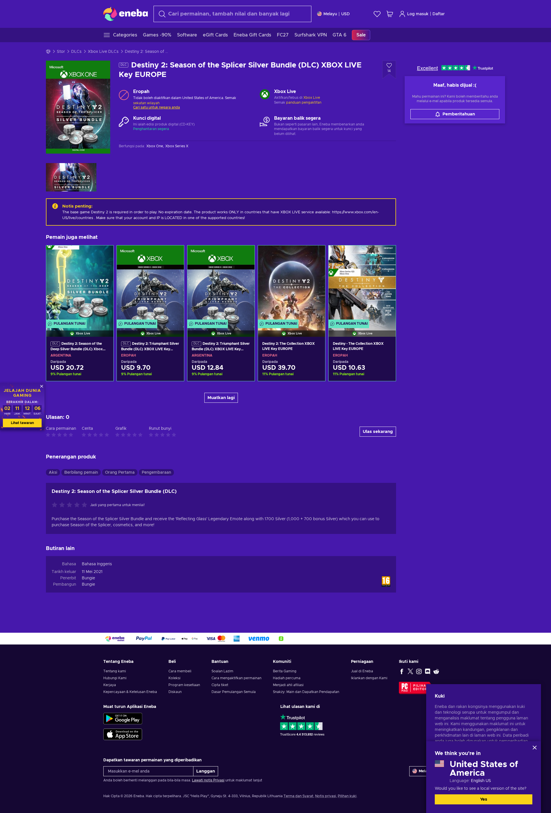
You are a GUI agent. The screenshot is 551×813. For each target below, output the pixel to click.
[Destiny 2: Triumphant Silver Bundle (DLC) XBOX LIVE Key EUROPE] (150, 283)
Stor (61, 52)
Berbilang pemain (81, 473)
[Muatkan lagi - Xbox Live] (265, 95)
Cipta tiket (220, 685)
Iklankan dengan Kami (369, 678)
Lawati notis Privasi (208, 780)
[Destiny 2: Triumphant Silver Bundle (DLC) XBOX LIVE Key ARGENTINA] (221, 283)
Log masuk (417, 14)
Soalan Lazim (222, 671)
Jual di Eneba (362, 671)
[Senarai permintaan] (377, 14)
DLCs (76, 52)
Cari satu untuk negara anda (156, 107)
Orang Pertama (120, 473)
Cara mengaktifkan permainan (236, 678)
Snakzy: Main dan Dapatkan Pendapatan (306, 692)
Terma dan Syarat (298, 796)
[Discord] (427, 671)
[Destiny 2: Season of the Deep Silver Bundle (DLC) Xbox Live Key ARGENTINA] (79, 283)
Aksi (53, 473)
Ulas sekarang (378, 431)
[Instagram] (419, 671)
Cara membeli (179, 671)
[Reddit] (436, 671)
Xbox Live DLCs (103, 52)
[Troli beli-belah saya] (389, 14)
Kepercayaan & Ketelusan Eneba (130, 692)
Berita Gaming (284, 671)
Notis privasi (325, 796)
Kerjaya (109, 685)
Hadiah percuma (286, 678)
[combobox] (232, 14)
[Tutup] (534, 747)
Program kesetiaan (184, 685)
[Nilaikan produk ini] (71, 505)
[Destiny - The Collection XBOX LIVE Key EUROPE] (362, 283)
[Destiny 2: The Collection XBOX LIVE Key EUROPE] (291, 283)
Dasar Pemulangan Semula (234, 692)
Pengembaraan (156, 473)
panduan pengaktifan (303, 102)
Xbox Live (311, 97)
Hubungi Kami (115, 678)
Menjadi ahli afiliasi (288, 685)
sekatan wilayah (146, 103)
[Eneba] (125, 14)
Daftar (438, 14)
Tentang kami (114, 671)
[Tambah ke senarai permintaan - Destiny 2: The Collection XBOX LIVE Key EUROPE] (315, 254)
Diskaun (175, 692)
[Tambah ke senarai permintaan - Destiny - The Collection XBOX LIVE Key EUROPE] (386, 254)
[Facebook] (402, 671)
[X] (410, 671)
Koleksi (174, 678)
